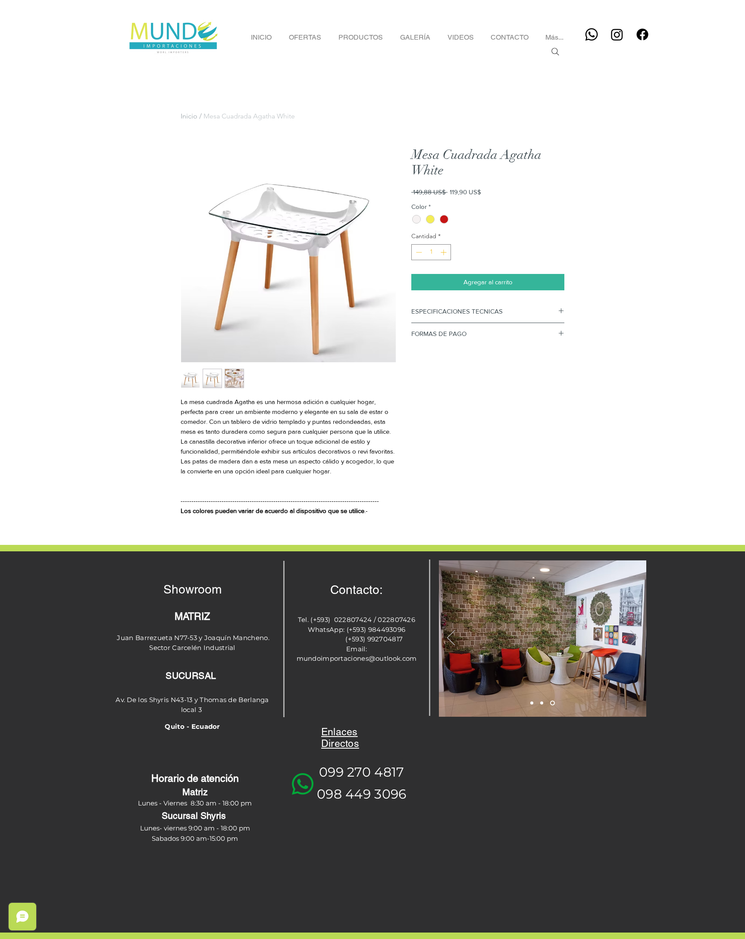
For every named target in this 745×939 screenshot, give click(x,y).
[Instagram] (617, 34)
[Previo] (451, 638)
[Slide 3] (552, 703)
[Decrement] (418, 252)
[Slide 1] (531, 703)
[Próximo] (634, 638)
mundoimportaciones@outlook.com (357, 658)
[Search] (555, 51)
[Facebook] (642, 34)
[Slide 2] (541, 703)
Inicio (189, 116)
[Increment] (444, 252)
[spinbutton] (431, 252)
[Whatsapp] (591, 34)
